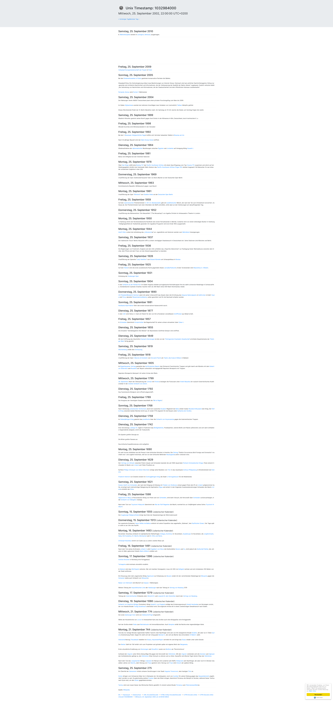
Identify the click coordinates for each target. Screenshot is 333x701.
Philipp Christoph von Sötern (133, 470)
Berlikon (168, 649)
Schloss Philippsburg (190, 470)
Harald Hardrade (192, 604)
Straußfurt (155, 649)
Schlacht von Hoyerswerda (165, 419)
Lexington (140, 34)
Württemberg (122, 349)
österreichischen (131, 596)
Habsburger (152, 587)
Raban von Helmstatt (125, 583)
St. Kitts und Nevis (156, 536)
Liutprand (148, 661)
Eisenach (143, 339)
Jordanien (170, 148)
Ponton (157, 381)
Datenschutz (137, 695)
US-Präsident (122, 295)
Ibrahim (194, 633)
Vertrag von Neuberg (176, 587)
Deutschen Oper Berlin (165, 194)
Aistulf (179, 663)
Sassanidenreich (204, 676)
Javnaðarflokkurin (170, 268)
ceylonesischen (129, 203)
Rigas (161, 487)
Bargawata (183, 644)
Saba (120, 536)
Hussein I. (190, 148)
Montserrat (143, 536)
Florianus (179, 685)
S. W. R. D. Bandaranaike (153, 203)
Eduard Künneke (155, 259)
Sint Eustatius (126, 536)
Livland (136, 465)
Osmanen (121, 578)
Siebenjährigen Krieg (127, 419)
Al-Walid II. (193, 635)
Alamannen (122, 639)
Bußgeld (181, 569)
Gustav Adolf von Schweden (127, 485)
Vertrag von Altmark (128, 463)
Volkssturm (148, 232)
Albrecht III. (151, 596)
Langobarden (135, 661)
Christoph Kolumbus (125, 541)
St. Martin (135, 536)
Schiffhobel (178, 314)
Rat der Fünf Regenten (162, 504)
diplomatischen (137, 148)
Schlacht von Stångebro (129, 500)
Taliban (179, 105)
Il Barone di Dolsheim (141, 358)
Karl (142, 322)
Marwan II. (161, 635)
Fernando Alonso (123, 92)
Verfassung (138, 349)
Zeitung (175, 452)
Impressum (126, 695)
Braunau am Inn (179, 135)
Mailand (122, 569)
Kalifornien (202, 295)
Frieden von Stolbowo (170, 485)
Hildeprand (179, 661)
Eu (184, 549)
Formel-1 (136, 92)
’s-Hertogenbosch (173, 477)
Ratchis (133, 663)
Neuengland (170, 454)
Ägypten (161, 148)
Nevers (178, 549)
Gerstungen (151, 339)
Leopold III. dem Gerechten (167, 596)
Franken (151, 678)
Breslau (178, 259)
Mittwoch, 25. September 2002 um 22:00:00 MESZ (152, 697)
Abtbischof (145, 615)
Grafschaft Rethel (202, 549)
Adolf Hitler (122, 232)
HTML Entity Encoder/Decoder (171, 695)
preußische (146, 419)
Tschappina (122, 564)
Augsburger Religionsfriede (130, 515)
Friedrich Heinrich (124, 477)
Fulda (135, 624)
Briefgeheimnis (158, 428)
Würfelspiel (135, 569)
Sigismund (150, 576)
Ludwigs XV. (134, 428)
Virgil (151, 615)
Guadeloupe (187, 534)
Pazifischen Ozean (198, 523)
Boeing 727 (140, 165)
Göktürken (171, 654)
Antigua (162, 534)
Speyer (146, 583)
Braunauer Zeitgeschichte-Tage (135, 135)
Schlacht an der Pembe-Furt (132, 284)
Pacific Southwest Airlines (155, 165)
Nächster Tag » (134, 19)
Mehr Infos (312, 691)
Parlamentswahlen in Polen (132, 78)
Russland (134, 368)
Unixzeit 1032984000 (125, 697)
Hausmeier (155, 639)
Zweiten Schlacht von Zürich (137, 384)
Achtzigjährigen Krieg (153, 477)
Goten (120, 676)
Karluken (203, 654)
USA (124, 314)
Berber (123, 644)
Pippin (161, 639)
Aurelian (175, 676)
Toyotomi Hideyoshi (137, 504)
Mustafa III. (192, 409)
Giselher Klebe (148, 194)
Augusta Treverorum (171, 671)
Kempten (171, 624)
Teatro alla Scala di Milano (172, 358)
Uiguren (129, 654)
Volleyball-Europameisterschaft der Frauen (132, 70)
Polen (150, 70)
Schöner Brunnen (123, 559)
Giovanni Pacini (156, 358)
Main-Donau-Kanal (147, 140)
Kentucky (148, 34)
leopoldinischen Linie (138, 587)
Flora (124, 297)
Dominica (169, 534)
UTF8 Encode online (190, 695)
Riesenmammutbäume (140, 297)
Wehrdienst (186, 232)
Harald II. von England (158, 604)
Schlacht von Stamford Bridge (128, 604)
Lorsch (139, 619)
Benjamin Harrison (133, 295)
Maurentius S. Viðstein (201, 268)
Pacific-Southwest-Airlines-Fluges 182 (169, 167)
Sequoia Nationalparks (189, 295)
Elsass (149, 639)
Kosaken (163, 409)
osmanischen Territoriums (138, 409)
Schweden (123, 322)
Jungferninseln (208, 534)
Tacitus (120, 685)
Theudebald (134, 639)
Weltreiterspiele (125, 34)
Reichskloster (144, 624)
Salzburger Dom (130, 615)
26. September (123, 381)
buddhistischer (171, 203)
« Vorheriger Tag (123, 19)
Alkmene (137, 194)
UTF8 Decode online (206, 695)
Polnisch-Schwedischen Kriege (193, 463)
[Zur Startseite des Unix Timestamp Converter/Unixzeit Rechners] (122, 8)
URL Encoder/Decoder (151, 695)
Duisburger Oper (133, 276)
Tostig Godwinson (140, 606)
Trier (169, 470)
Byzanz (169, 576)
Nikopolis (204, 576)
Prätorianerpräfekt (192, 685)
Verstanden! (318, 694)
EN (119, 695)
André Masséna (185, 381)
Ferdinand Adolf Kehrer (125, 305)
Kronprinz (138, 322)
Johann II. (144, 549)
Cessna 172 (190, 165)
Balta (177, 409)
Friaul (149, 663)
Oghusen (212, 654)
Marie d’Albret (144, 551)
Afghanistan (129, 105)
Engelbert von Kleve (157, 549)
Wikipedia (126, 690)
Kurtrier (146, 470)
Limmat (149, 381)
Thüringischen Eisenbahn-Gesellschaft (177, 339)
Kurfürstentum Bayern (152, 366)
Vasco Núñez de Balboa (143, 523)
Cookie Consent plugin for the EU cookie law (318, 697)
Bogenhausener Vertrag (128, 366)
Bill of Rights (158, 400)
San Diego (125, 165)
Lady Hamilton (141, 259)
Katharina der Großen (184, 411)
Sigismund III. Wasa (124, 497)
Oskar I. (181, 322)
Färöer (126, 268)
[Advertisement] (166, 50)
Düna (132, 489)
